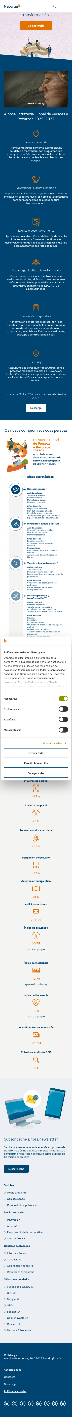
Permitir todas (36, 753)
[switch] (63, 709)
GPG (10, 1305)
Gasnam (12, 1324)
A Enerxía (12, 1225)
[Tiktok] (30, 1403)
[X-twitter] (47, 1403)
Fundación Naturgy (18, 1286)
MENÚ (66, 6)
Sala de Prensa (16, 1238)
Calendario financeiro (20, 1265)
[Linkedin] (6, 1403)
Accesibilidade (12, 1369)
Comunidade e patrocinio (22, 1204)
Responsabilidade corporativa (25, 1232)
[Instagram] (14, 1403)
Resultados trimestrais (20, 1271)
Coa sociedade (16, 1198)
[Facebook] (22, 1403)
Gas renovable (15, 1317)
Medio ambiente (17, 1192)
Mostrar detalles (52, 743)
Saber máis (36, 25)
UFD (9, 1292)
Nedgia (11, 1299)
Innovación (13, 1219)
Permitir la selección (36, 763)
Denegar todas (36, 773)
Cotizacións (14, 1259)
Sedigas (11, 1311)
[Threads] (55, 1403)
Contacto (9, 1376)
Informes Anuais (17, 1253)
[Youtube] (39, 1403)
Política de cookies (15, 1391)
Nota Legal (10, 1384)
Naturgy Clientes (17, 1330)
